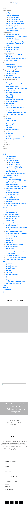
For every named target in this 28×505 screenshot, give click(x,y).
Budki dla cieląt (10, 90)
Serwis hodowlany (11, 68)
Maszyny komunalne (8, 53)
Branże (5, 116)
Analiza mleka (10, 105)
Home (4, 8)
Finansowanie (6, 144)
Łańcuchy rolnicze (14, 19)
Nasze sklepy (21, 300)
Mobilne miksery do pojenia (14, 99)
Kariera (5, 148)
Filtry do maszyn (11, 12)
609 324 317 (10, 300)
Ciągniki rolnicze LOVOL (13, 34)
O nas (4, 140)
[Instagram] (16, 502)
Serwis (4, 62)
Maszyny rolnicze (7, 32)
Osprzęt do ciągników (12, 47)
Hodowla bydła (10, 124)
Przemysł (8, 125)
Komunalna (9, 133)
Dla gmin (8, 135)
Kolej (7, 131)
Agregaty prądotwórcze (13, 77)
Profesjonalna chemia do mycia (15, 29)
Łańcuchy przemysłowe (16, 21)
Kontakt (5, 142)
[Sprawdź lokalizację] (18, 297)
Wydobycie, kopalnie (12, 129)
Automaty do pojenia (12, 101)
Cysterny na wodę (11, 73)
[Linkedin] (21, 502)
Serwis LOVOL (10, 64)
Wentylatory (9, 97)
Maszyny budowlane (12, 122)
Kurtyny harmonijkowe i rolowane (16, 112)
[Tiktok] (11, 502)
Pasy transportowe (11, 27)
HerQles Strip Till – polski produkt (16, 36)
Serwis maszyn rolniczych (14, 66)
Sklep (4, 146)
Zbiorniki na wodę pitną (13, 71)
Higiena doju (9, 96)
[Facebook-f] (7, 502)
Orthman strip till (11, 38)
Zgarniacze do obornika (13, 111)
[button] (14, 151)
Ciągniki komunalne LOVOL (14, 55)
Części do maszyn (7, 10)
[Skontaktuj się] (8, 297)
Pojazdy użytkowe (11, 60)
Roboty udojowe (11, 81)
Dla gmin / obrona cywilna (10, 70)
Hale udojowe (10, 103)
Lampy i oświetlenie (12, 30)
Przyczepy (9, 51)
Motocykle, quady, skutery (14, 139)
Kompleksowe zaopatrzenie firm (15, 137)
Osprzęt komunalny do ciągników (16, 58)
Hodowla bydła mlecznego (10, 79)
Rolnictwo (9, 118)
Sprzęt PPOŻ (10, 75)
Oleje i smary (10, 14)
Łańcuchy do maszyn (12, 15)
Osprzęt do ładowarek (12, 49)
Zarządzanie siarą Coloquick (14, 114)
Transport (9, 127)
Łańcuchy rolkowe (14, 17)
